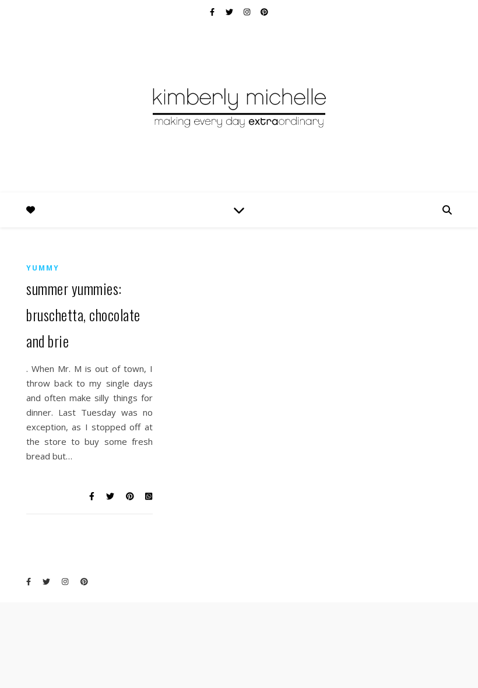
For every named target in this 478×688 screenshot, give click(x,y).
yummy (42, 268)
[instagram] (248, 11)
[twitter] (230, 11)
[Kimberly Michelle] (239, 107)
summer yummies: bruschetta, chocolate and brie (83, 315)
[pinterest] (264, 11)
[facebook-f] (213, 11)
